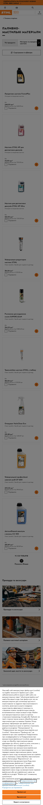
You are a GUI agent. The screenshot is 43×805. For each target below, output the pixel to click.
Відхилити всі (21, 797)
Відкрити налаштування (21, 802)
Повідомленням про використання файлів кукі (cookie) (18, 784)
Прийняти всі (21, 792)
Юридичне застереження (12, 787)
